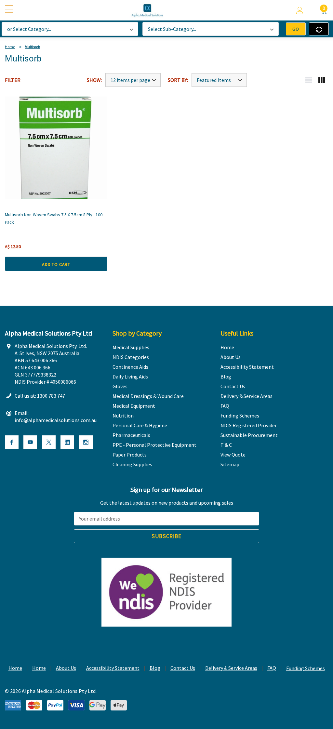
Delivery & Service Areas (231, 668)
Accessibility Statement (113, 668)
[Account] (299, 10)
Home (15, 668)
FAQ (271, 668)
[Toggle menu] (10, 9)
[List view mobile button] (308, 79)
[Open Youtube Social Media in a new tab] (30, 442)
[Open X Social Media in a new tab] (49, 442)
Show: (94, 80)
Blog (155, 668)
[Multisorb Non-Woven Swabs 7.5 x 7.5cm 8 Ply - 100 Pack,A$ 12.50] (56, 148)
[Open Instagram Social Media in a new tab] (86, 442)
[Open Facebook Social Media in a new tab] (12, 442)
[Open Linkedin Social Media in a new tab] (67, 442)
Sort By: (178, 80)
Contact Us (182, 668)
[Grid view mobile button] (321, 79)
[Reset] (319, 28)
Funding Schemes (305, 668)
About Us (66, 668)
